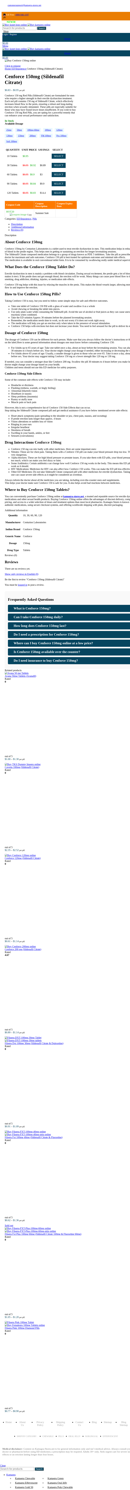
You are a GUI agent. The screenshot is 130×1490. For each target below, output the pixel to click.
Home (8, 68)
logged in (22, 584)
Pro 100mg (61, 136)
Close (3, 1465)
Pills (34, 218)
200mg (32, 136)
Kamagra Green (56, 1478)
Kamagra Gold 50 (24, 1487)
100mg (48, 130)
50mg (19, 130)
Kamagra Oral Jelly (57, 1482)
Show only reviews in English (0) (21, 574)
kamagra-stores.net (73, 496)
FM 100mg (46, 136)
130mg (9, 136)
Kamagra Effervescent (26, 1482)
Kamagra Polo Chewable (60, 1487)
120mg (59, 130)
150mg (21, 136)
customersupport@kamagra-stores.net (24, 5)
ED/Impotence (19, 68)
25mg (8, 130)
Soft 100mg (11, 141)
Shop (6, 31)
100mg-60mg (33, 130)
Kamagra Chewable (25, 1478)
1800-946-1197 (22, 15)
